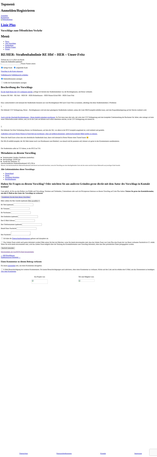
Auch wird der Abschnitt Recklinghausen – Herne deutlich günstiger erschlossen (28, 117)
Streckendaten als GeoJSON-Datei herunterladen (17, 252)
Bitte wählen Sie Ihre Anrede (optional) (14, 201)
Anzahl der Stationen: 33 (11, 161)
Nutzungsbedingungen (64, 453)
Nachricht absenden (8, 248)
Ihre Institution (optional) (9, 216)
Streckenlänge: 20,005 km (11, 159)
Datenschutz (23, 453)
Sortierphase (9, 45)
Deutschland (9, 173)
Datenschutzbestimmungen (21, 238)
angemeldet (11, 266)
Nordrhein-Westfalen (12, 177)
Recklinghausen (10, 179)
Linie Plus (8, 25)
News (7, 41)
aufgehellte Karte (22, 68)
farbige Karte (7, 68)
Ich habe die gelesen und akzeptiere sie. (26, 238)
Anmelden (4, 16)
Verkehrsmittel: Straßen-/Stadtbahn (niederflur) (18, 157)
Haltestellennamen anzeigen (12, 79)
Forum (7, 49)
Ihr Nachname (6, 212)
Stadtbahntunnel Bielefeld (10, 257)
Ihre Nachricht (6, 235)
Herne (7, 175)
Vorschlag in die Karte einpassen (12, 71)
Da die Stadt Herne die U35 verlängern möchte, (17, 92)
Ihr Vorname (5, 208)
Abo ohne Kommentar (8, 271)
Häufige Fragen (10, 47)
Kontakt (103, 453)
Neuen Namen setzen (28, 64)
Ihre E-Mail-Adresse (8, 220)
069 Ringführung (8, 255)
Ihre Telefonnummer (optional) (11, 224)
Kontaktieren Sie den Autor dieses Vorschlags (16, 197)
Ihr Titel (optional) (7, 205)
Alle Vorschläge (10, 43)
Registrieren (5, 18)
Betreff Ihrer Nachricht (9, 228)
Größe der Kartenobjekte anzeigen (15, 83)
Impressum (138, 453)
